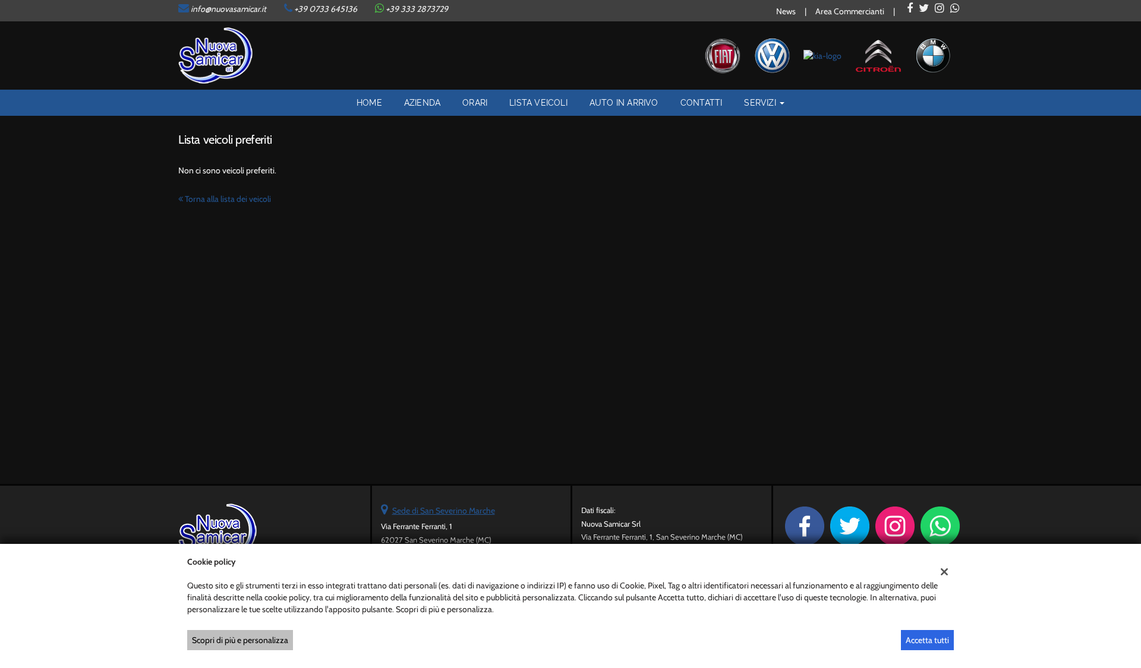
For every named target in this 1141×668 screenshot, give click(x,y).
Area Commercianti (849, 11)
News (786, 11)
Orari (474, 102)
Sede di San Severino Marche (443, 510)
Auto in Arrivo (624, 102)
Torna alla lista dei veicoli (227, 199)
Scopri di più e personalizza (240, 640)
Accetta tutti (927, 640)
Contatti (701, 102)
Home (369, 102)
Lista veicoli (538, 102)
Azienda (422, 102)
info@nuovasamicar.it (228, 9)
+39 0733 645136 (325, 9)
